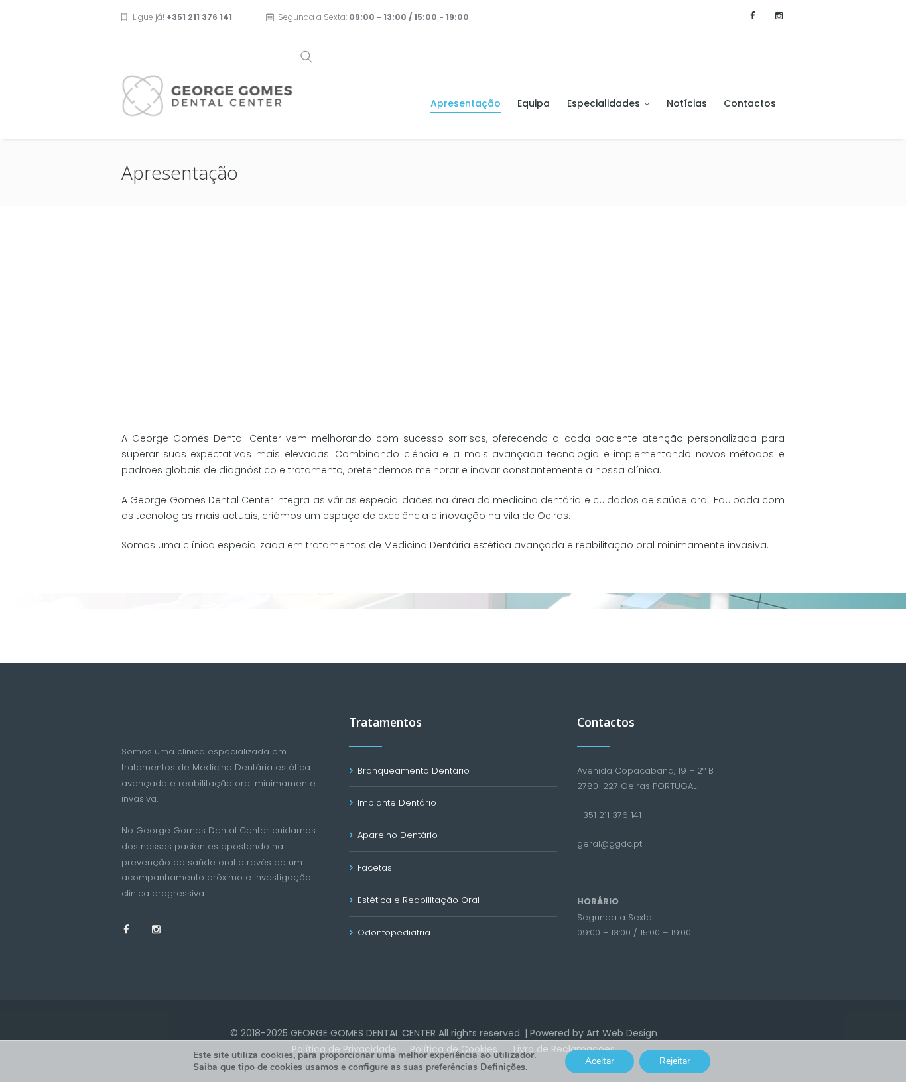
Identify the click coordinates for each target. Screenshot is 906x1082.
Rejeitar (674, 1061)
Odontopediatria (393, 932)
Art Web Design (621, 1033)
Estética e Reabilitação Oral (418, 900)
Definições (502, 1067)
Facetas (374, 867)
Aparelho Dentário (397, 835)
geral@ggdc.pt (609, 843)
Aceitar (599, 1061)
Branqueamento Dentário (413, 770)
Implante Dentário (396, 802)
